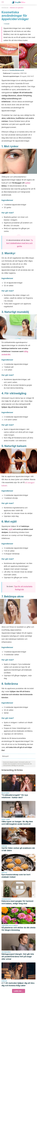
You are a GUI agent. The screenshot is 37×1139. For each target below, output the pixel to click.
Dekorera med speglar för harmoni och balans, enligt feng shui (17, 902)
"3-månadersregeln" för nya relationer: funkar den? (15, 796)
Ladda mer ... (18, 991)
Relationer (5, 793)
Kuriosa (4, 846)
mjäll (10, 529)
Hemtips (4, 872)
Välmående (5, 7)
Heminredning (6, 899)
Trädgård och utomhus (10, 925)
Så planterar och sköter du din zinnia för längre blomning (18, 928)
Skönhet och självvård (16, 7)
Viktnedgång (6, 952)
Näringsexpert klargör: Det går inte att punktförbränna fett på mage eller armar (18, 956)
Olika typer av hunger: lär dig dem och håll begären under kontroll (17, 822)
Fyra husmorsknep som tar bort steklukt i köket (16, 875)
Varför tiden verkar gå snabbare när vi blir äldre (18, 849)
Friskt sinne (6, 819)
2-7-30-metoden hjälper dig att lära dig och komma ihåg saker (18, 984)
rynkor (27, 183)
